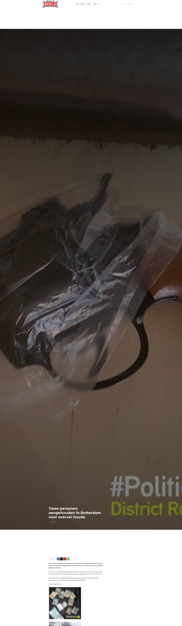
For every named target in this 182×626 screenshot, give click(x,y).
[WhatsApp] (68, 558)
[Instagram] (132, 4)
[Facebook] (125, 4)
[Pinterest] (64, 558)
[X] (61, 558)
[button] (99, 4)
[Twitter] (128, 4)
